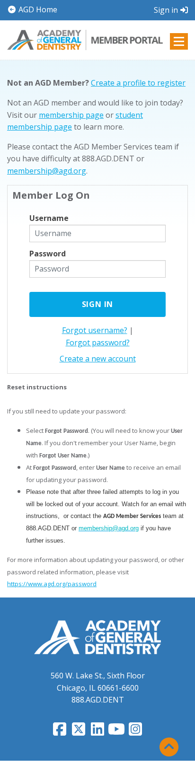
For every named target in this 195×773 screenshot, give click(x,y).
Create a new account (98, 358)
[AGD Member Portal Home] (85, 39)
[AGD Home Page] (97, 637)
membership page (71, 115)
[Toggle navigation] (179, 41)
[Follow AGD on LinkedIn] (97, 732)
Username (49, 218)
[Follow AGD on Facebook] (59, 732)
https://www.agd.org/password (52, 584)
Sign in (166, 10)
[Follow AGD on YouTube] (116, 732)
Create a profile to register (138, 83)
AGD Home (37, 9)
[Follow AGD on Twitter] (78, 732)
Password (47, 253)
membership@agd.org (46, 171)
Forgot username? (94, 330)
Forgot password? (98, 342)
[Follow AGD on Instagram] (135, 732)
